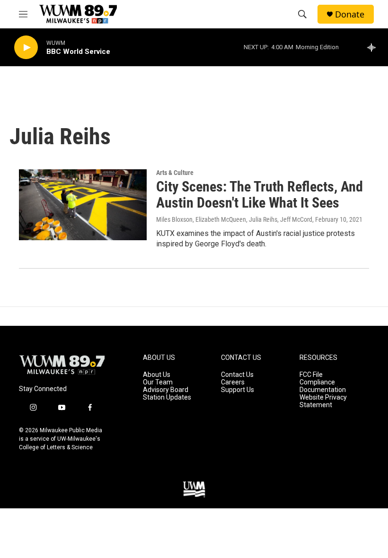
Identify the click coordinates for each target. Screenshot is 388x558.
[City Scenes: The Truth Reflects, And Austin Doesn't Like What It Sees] (83, 204)
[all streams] (374, 47)
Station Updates (167, 397)
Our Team (158, 382)
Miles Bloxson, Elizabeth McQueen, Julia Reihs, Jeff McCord (234, 219)
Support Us (237, 389)
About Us (156, 374)
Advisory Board (165, 389)
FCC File (311, 374)
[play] (26, 47)
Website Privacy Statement (323, 401)
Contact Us (237, 374)
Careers (233, 382)
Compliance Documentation (323, 386)
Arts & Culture (175, 172)
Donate (349, 14)
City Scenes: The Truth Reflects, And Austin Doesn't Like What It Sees (259, 194)
